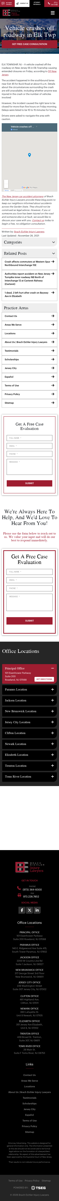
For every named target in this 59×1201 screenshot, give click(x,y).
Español (9, 377)
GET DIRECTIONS (44, 679)
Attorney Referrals (37, 3)
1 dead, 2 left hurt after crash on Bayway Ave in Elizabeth (26, 294)
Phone (13, 454)
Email (13, 446)
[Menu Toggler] (53, 12)
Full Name (15, 438)
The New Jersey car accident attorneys (22, 196)
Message (14, 462)
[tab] (29, 674)
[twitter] (29, 910)
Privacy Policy (12, 394)
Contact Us (11, 316)
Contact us (38, 220)
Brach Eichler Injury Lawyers (29, 232)
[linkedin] (37, 910)
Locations (10, 333)
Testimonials (11, 351)
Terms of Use (12, 385)
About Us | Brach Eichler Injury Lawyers (26, 342)
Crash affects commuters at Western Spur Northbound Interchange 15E (27, 263)
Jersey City (11, 368)
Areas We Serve (13, 325)
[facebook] (21, 910)
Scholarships (12, 359)
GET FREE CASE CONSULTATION (29, 44)
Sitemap (9, 403)
